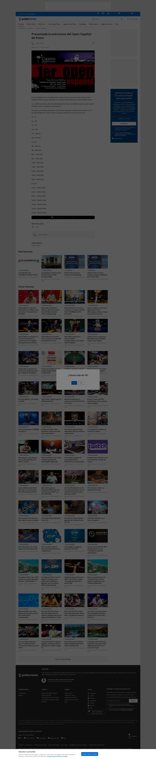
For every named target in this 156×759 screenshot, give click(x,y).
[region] (78, 754)
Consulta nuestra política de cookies (57, 756)
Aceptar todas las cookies (89, 754)
